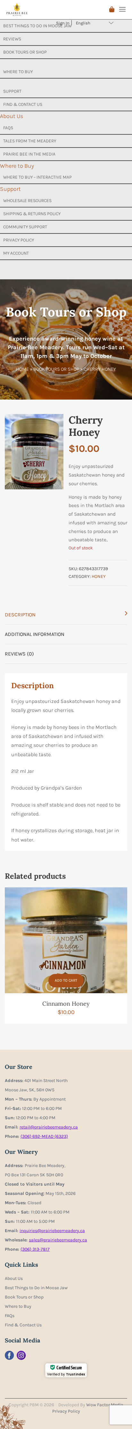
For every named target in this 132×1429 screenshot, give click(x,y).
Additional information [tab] (34, 634)
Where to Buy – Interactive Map (37, 177)
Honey (99, 576)
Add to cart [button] (66, 980)
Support (12, 91)
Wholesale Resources (27, 200)
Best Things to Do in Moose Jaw (36, 1287)
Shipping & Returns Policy (32, 213)
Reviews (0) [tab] (19, 654)
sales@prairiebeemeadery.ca (58, 1240)
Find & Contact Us (22, 104)
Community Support (25, 227)
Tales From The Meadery (29, 141)
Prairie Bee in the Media (29, 154)
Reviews (12, 39)
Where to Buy (18, 71)
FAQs (8, 128)
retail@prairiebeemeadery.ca (49, 1127)
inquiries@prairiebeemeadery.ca (52, 1230)
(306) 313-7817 (35, 1249)
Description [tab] (20, 615)
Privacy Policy (18, 240)
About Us (11, 116)
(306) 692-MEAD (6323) (44, 1136)
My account (16, 253)
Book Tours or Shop (25, 52)
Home (22, 369)
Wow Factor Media (104, 1405)
